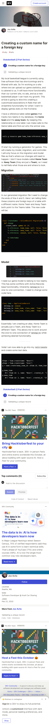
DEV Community (11, 686)
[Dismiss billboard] (45, 699)
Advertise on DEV (37, 695)
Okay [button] (6, 720)
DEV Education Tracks (11, 695)
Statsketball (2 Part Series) (16, 59)
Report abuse (33, 499)
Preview (21, 492)
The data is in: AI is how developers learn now (19, 534)
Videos (37, 691)
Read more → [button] (9, 561)
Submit (10, 492)
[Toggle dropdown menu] (45, 410)
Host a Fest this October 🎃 (20, 657)
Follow (24, 582)
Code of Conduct (17, 499)
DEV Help (25, 695)
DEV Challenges (20, 691)
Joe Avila (11, 29)
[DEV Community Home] (9, 3)
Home (9, 691)
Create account (39, 3)
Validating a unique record (12, 616)
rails (11, 52)
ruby (4, 52)
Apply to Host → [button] (11, 676)
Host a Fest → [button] (10, 466)
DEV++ (30, 691)
